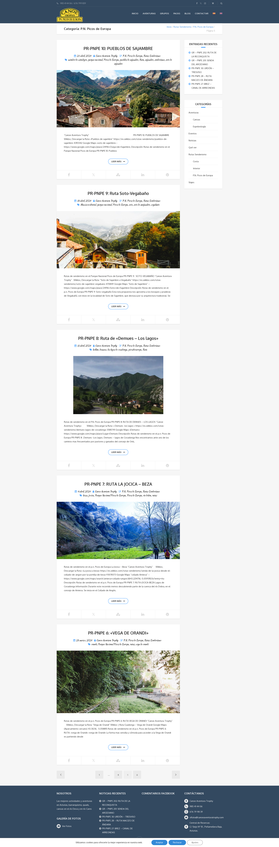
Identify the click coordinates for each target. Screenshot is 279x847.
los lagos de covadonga (117, 349)
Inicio (135, 13)
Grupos (164, 13)
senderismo (159, 59)
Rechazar (177, 842)
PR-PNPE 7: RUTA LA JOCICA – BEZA (118, 484)
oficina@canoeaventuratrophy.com (207, 817)
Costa (196, 161)
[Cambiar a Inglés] (221, 13)
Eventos (193, 133)
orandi (94, 644)
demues (103, 349)
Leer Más (116, 161)
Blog (188, 13)
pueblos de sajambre (129, 59)
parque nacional (95, 59)
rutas (154, 495)
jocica (91, 495)
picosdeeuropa (134, 349)
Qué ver (193, 147)
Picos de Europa (111, 59)
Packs (176, 13)
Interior (196, 168)
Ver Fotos (66, 826)
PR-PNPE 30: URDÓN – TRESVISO (118, 816)
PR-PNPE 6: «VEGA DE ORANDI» (118, 633)
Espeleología (199, 126)
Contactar (201, 13)
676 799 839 (80, 3)
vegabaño (155, 204)
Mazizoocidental (88, 204)
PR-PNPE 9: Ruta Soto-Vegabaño (118, 193)
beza (85, 495)
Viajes (191, 182)
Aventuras (149, 13)
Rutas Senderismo (182, 26)
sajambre (149, 59)
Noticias (192, 140)
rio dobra (147, 495)
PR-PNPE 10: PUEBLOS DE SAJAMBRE (118, 48)
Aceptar (159, 842)
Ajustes (195, 842)
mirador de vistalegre (77, 59)
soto (131, 204)
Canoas (196, 119)
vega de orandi (142, 644)
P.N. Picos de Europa (203, 26)
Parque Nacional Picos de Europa (110, 495)
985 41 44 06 (66, 3)
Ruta (141, 59)
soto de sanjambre (142, 204)
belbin (95, 349)
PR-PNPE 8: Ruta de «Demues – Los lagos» (118, 338)
